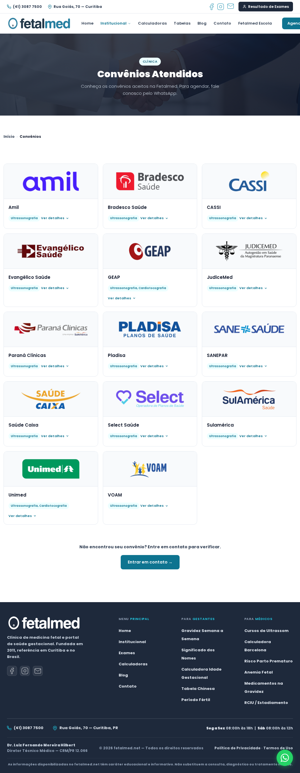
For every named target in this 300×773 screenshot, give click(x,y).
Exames (127, 653)
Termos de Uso (278, 747)
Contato (222, 23)
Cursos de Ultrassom (266, 630)
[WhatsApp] (285, 758)
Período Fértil (195, 699)
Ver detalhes (52, 218)
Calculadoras (152, 23)
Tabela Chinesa (198, 688)
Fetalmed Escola (255, 23)
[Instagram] (220, 7)
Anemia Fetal (258, 672)
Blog (202, 23)
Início (9, 136)
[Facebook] (211, 7)
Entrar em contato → (150, 562)
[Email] (230, 7)
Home (87, 23)
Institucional (113, 23)
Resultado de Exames (268, 6)
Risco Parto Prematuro (268, 661)
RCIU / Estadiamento (266, 702)
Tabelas (182, 23)
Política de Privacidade (237, 747)
